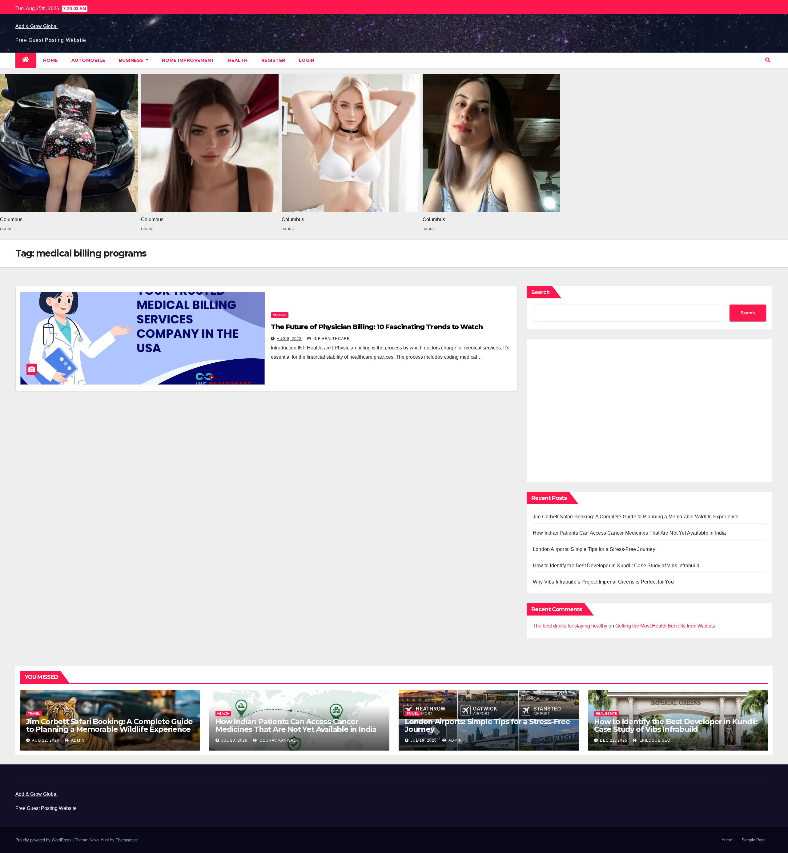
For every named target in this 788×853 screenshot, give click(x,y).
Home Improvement (188, 60)
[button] (767, 60)
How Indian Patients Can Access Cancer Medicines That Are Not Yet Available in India (629, 533)
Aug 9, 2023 (289, 339)
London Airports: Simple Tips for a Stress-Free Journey (594, 549)
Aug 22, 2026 (45, 740)
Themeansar (127, 840)
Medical (280, 315)
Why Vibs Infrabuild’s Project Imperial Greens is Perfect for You (603, 581)
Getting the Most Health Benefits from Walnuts (665, 625)
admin (77, 740)
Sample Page (754, 840)
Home (50, 60)
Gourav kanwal (277, 740)
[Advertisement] (649, 409)
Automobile (88, 60)
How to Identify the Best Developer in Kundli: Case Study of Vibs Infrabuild (616, 565)
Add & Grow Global (36, 26)
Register (273, 60)
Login (307, 60)
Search (540, 292)
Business (132, 60)
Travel (34, 713)
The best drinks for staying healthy (570, 625)
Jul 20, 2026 (234, 740)
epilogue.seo (654, 740)
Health (238, 60)
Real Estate (606, 713)
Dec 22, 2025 (613, 740)
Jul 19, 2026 (424, 740)
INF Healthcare (331, 339)
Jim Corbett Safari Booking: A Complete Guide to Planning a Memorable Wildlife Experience (636, 516)
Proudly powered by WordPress (44, 840)
